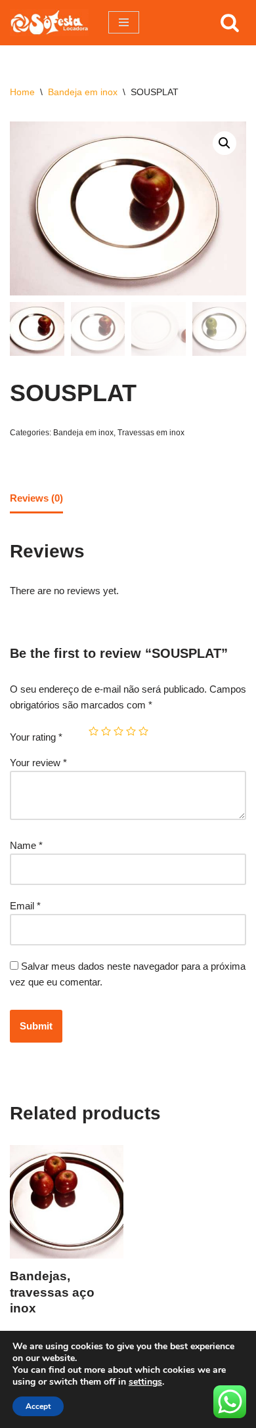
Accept (38, 1406)
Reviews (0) (36, 498)
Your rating (36, 737)
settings (145, 1382)
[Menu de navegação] (123, 22)
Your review (38, 762)
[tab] (36, 499)
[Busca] (230, 22)
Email (25, 905)
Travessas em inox (150, 432)
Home (22, 92)
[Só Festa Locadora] (49, 22)
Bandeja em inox (82, 92)
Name (26, 845)
